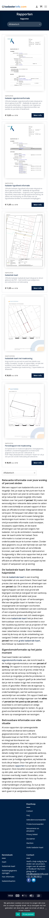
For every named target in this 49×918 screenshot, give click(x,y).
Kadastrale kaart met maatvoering (18, 358)
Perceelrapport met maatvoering (18, 446)
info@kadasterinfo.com (37, 873)
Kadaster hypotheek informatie (17, 185)
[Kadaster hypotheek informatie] (24, 151)
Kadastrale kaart (11, 275)
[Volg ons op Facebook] (29, 880)
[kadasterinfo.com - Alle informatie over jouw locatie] (14, 7)
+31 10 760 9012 (34, 876)
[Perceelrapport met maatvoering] (24, 411)
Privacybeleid (28, 914)
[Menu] (45, 6)
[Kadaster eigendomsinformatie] (24, 63)
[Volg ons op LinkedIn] (33, 880)
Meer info (38, 115)
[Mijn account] (37, 6)
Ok (18, 914)
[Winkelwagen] (41, 6)
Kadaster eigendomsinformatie (17, 98)
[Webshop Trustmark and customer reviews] (12, 818)
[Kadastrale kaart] (24, 240)
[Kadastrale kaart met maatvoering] (24, 324)
